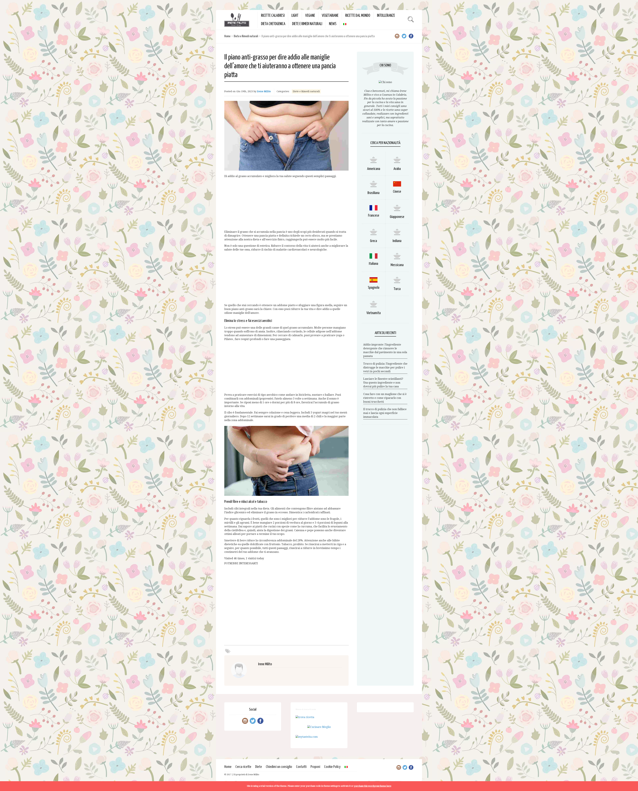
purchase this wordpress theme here (372, 786)
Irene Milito (264, 91)
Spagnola (373, 288)
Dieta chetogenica (273, 24)
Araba (397, 169)
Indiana (397, 241)
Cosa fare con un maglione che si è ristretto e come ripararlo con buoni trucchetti (385, 398)
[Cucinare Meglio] (319, 727)
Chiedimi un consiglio (279, 767)
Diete (258, 767)
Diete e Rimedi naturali (307, 24)
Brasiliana (373, 193)
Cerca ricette (243, 767)
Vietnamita (374, 313)
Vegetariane (330, 16)
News (332, 24)
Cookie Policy (332, 767)
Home (227, 36)
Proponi (315, 767)
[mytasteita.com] (307, 736)
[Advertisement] (286, 204)
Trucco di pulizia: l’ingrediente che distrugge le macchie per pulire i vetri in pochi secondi (385, 367)
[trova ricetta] (305, 717)
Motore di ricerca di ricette (306, 709)
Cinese (397, 192)
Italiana (373, 264)
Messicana (397, 265)
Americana (373, 169)
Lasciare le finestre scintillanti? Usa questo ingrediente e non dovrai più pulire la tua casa (383, 382)
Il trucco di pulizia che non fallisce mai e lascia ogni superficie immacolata (385, 413)
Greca (373, 241)
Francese (373, 215)
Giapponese (397, 217)
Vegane (310, 16)
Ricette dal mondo (357, 16)
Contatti (301, 767)
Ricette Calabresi (273, 16)
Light (294, 16)
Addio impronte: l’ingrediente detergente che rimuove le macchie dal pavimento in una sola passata (385, 350)
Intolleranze (386, 16)
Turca (397, 289)
